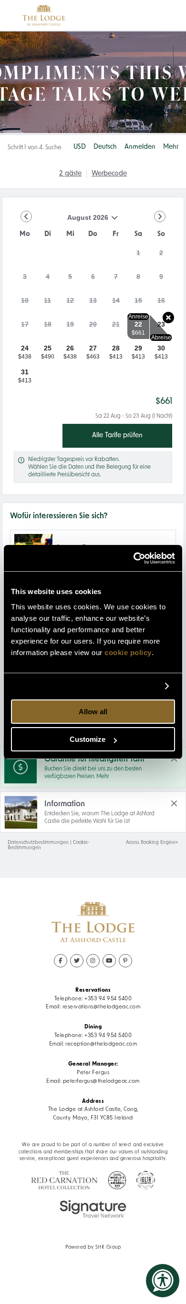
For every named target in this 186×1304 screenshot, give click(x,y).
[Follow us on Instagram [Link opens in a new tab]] (93, 960)
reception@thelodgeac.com (101, 1044)
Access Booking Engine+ (152, 842)
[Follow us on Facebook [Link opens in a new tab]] (60, 960)
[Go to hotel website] (43, 15)
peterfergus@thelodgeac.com (101, 1081)
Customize (87, 739)
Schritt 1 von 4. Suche (35, 147)
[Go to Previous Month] (26, 216)
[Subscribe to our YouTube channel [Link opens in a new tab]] (109, 960)
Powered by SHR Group (93, 1247)
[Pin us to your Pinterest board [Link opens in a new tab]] (125, 960)
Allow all (93, 712)
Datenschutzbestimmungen (38, 842)
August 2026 (61, 221)
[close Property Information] (174, 803)
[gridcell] (138, 255)
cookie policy (128, 652)
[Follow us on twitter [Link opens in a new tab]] (76, 960)
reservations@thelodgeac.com (101, 1007)
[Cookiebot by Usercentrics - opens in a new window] (134, 558)
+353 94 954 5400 (108, 999)
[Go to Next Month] (159, 216)
